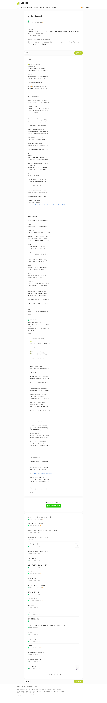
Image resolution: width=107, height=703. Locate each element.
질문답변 (42, 7)
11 (57, 674)
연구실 (36, 686)
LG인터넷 (29, 7)
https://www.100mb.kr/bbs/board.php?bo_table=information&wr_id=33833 (46, 204)
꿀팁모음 (48, 7)
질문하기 (79, 53)
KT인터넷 (23, 7)
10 (54, 674)
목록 (27, 53)
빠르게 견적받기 (86, 7)
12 (60, 674)
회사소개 (54, 7)
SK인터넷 (36, 7)
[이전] (44, 674)
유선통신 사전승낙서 (61, 691)
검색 (28, 681)
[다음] (63, 674)
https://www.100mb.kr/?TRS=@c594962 (43, 473)
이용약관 (23, 686)
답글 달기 (30, 314)
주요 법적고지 (53, 691)
